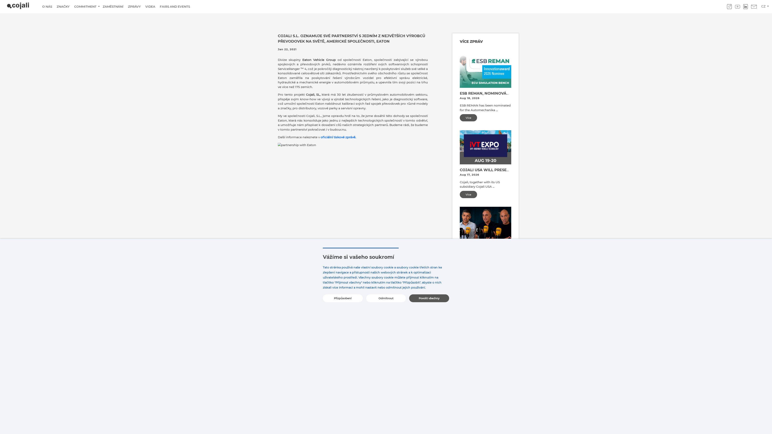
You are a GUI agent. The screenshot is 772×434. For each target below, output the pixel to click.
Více (468, 117)
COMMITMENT (85, 6)
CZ (763, 6)
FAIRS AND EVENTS (175, 6)
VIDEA (150, 6)
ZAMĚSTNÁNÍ (113, 6)
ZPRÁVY (134, 6)
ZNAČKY (63, 6)
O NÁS (47, 6)
